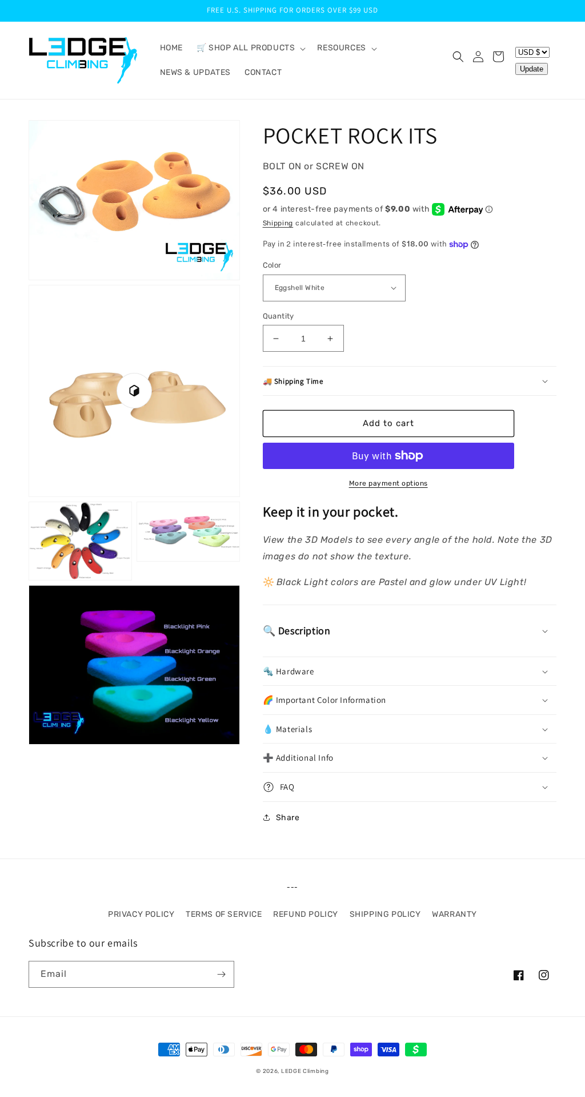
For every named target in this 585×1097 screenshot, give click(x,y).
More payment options (388, 483)
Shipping (278, 223)
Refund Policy (305, 914)
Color (272, 265)
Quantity (278, 316)
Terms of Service (224, 914)
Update (531, 69)
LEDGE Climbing (305, 1071)
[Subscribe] (221, 974)
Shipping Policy (385, 914)
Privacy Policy (141, 914)
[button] (250, 48)
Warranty (454, 914)
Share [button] (288, 817)
